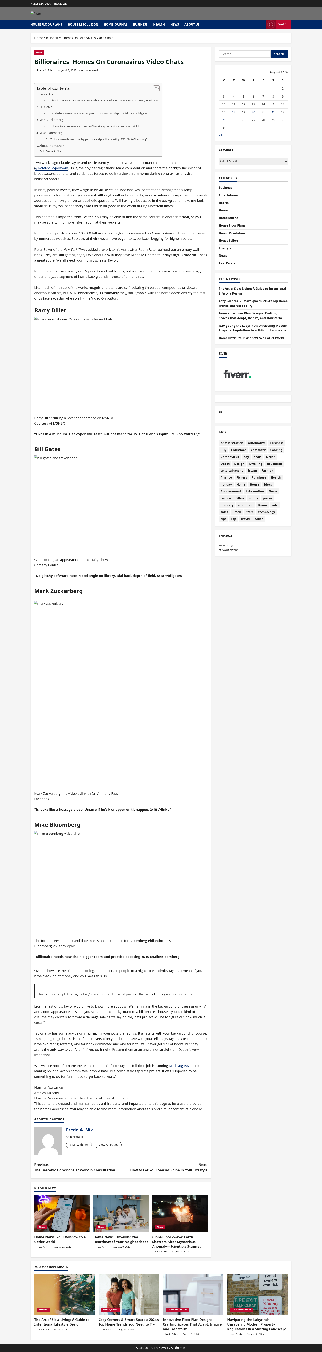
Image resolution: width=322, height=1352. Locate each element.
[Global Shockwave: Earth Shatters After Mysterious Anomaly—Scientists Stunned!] (180, 1213)
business (140, 24)
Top (233, 519)
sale (275, 505)
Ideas (268, 484)
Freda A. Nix (44, 70)
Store (250, 512)
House (254, 484)
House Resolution (83, 24)
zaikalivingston (229, 545)
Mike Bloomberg (50, 133)
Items (273, 491)
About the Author (51, 146)
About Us (192, 24)
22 (273, 112)
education (274, 464)
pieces (267, 498)
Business (276, 443)
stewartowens (229, 550)
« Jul (221, 135)
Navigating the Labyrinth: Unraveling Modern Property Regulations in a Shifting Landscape (257, 1324)
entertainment (232, 471)
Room (262, 505)
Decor (270, 457)
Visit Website (79, 1145)
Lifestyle (225, 248)
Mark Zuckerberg (51, 120)
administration (232, 443)
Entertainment (230, 195)
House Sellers (229, 240)
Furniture (259, 477)
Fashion (267, 471)
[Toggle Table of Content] (154, 88)
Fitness (241, 477)
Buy (223, 450)
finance (226, 477)
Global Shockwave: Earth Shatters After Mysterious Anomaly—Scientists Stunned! (177, 1242)
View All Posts (108, 1145)
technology (266, 512)
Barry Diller (47, 94)
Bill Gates (45, 107)
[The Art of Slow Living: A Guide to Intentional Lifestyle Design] (64, 1294)
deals (257, 457)
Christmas (238, 450)
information (255, 491)
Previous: (74, 1167)
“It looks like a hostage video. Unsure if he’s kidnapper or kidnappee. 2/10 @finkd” (95, 126)
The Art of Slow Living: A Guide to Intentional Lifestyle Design (61, 1321)
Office (239, 498)
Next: (169, 1167)
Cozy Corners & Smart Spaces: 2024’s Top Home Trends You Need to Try (129, 1321)
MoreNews (158, 1348)
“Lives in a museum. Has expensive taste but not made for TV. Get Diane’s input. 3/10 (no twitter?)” (104, 100)
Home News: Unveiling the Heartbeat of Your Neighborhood (121, 1239)
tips (223, 519)
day (246, 457)
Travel (245, 519)
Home (223, 210)
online (253, 498)
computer (258, 450)
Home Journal (115, 24)
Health (159, 24)
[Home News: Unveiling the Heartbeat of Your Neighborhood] (121, 1213)
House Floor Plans (46, 24)
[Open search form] (262, 24)
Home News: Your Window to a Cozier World (251, 338)
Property (227, 505)
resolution (246, 505)
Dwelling (255, 464)
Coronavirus (230, 457)
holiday (226, 484)
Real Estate (227, 263)
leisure (226, 498)
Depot (225, 464)
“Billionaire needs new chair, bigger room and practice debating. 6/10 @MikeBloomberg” (98, 139)
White (258, 519)
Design (239, 464)
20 (253, 112)
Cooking (276, 450)
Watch (283, 24)
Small (237, 512)
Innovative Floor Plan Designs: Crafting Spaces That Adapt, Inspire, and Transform (193, 1324)
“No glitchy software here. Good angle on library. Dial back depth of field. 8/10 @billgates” (99, 113)
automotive (257, 443)
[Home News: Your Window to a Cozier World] (62, 1213)
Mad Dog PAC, (180, 1065)
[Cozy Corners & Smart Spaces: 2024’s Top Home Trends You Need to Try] (129, 1294)
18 (233, 112)
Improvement (231, 491)
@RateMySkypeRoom (51, 168)
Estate (252, 471)
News (174, 24)
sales (224, 512)
